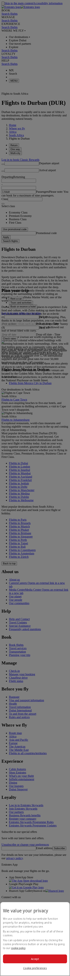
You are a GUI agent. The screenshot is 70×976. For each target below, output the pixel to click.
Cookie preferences (35, 968)
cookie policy (18, 948)
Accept (35, 959)
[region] (35, 939)
